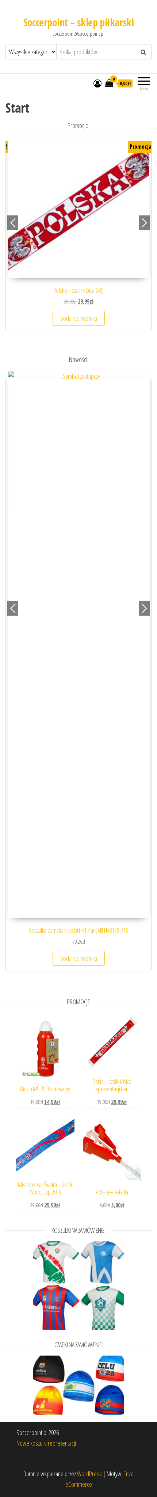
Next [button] (144, 222)
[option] (78, 237)
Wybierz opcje (79, 552)
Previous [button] (12, 222)
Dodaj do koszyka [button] (78, 318)
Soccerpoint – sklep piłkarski (78, 22)
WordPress (89, 1473)
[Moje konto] (97, 83)
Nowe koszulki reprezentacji (46, 1443)
